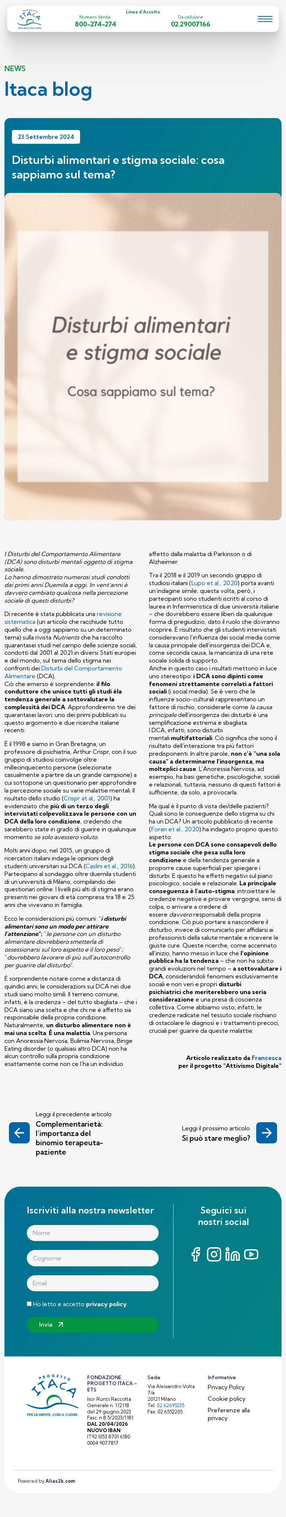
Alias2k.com (60, 1481)
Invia (46, 1324)
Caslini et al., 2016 (109, 866)
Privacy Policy (226, 1387)
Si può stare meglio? (216, 1138)
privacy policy (106, 1304)
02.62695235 (170, 1405)
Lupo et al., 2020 (214, 583)
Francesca (267, 1057)
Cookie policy (226, 1398)
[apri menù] (265, 20)
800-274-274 (95, 24)
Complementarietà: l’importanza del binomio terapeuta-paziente (69, 1138)
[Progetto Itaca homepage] (30, 18)
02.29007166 (190, 24)
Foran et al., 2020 (175, 829)
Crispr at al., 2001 (87, 798)
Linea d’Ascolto (143, 12)
